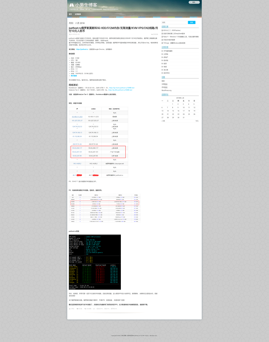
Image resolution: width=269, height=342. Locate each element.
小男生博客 (85, 5)
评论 (164, 87)
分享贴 (166, 54)
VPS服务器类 (168, 51)
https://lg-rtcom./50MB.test (121, 88)
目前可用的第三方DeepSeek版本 (174, 33)
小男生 (72, 308)
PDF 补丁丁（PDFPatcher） (172, 30)
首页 (70, 14)
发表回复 (155, 34)
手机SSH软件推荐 (169, 40)
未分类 (80, 308)
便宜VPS (106, 308)
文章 (164, 84)
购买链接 (74, 76)
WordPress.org (166, 90)
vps (94, 308)
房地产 (166, 57)
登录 (163, 81)
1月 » (197, 121)
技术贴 (166, 60)
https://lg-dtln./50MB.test (120, 90)
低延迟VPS (100, 308)
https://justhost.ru (82, 49)
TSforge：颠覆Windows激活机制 (174, 43)
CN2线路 (88, 308)
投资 (165, 63)
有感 (165, 67)
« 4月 (163, 121)
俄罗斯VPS (114, 308)
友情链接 (78, 14)
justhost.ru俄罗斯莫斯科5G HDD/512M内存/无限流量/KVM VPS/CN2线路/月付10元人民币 (113, 30)
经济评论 (167, 73)
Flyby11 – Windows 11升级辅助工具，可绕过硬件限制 (181, 37)
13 (162, 111)
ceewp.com (154, 335)
